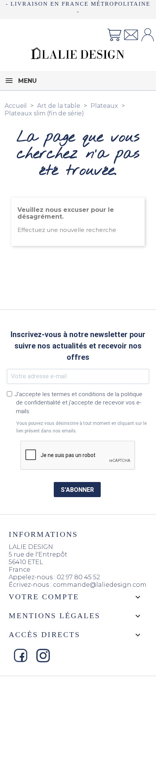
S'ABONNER (77, 489)
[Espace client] (147, 34)
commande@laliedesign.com (100, 584)
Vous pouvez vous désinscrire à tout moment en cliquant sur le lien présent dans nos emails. (81, 427)
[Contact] (131, 34)
